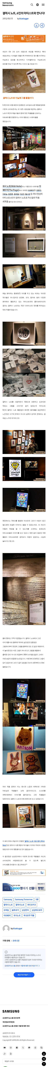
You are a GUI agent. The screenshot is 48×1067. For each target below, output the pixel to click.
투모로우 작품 (29, 915)
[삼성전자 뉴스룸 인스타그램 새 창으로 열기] (11, 1048)
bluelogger (24, 18)
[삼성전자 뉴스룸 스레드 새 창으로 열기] (35, 1048)
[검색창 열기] (32, 4)
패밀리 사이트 (9, 1061)
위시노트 (17, 915)
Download (36, 25)
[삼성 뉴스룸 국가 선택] (37, 4)
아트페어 (7, 915)
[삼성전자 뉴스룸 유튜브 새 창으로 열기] (5, 1048)
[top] (44, 1064)
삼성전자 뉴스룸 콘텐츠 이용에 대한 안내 (16, 1026)
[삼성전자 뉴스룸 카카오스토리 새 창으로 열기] (29, 1048)
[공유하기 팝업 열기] (44, 1059)
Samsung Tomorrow (24, 899)
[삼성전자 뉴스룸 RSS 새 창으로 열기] (5, 1054)
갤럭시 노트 (8, 905)
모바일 (6, 910)
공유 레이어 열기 (42, 25)
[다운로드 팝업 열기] (44, 1054)
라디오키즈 (31, 905)
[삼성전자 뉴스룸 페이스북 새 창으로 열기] (17, 1048)
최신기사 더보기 (23, 975)
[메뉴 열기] (43, 4)
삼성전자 (25, 910)
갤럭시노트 (20, 905)
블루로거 (15, 910)
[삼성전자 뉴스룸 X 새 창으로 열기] (23, 1048)
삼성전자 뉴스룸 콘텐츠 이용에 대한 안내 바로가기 (21, 966)
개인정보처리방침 (8, 1022)
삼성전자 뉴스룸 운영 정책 (11, 1018)
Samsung (8, 899)
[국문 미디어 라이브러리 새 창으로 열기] (41, 1048)
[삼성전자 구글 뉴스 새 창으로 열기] (11, 1054)
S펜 (37, 899)
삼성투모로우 (37, 910)
